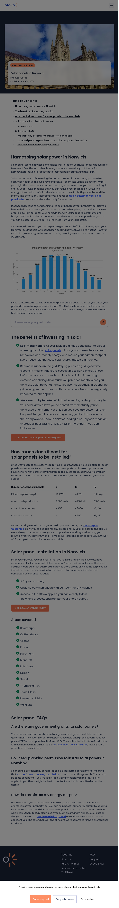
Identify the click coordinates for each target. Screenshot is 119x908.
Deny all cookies (65, 899)
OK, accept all (41, 899)
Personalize (87, 899)
